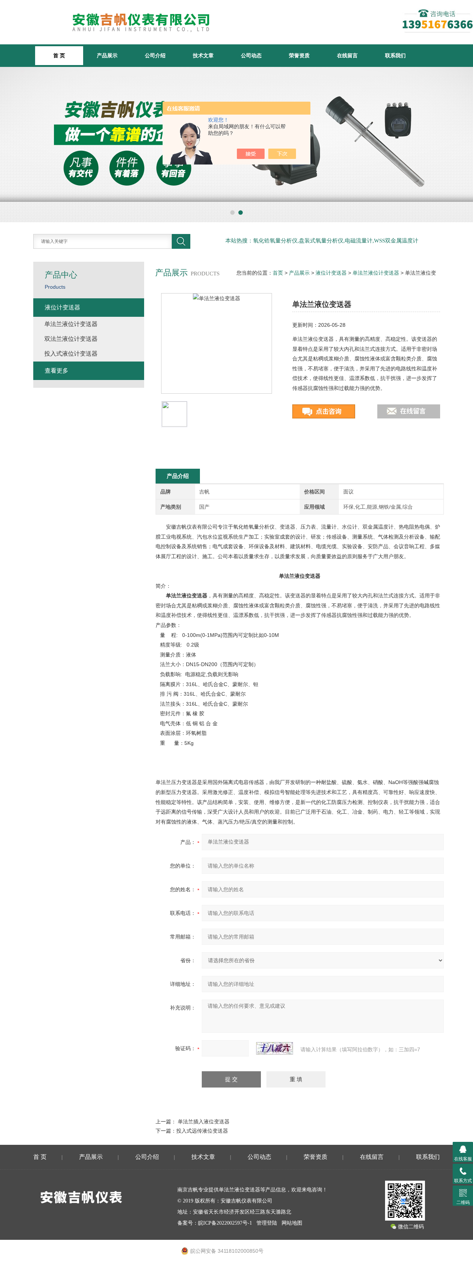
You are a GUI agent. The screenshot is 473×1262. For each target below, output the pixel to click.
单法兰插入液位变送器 (203, 1121)
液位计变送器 (331, 273)
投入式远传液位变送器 (202, 1131)
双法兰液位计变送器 (71, 339)
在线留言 (347, 55)
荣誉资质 (299, 55)
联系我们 (395, 55)
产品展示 (107, 55)
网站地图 (292, 1223)
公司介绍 (155, 55)
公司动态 (251, 55)
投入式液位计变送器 (71, 353)
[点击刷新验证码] (274, 1048)
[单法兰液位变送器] (216, 343)
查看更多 (56, 370)
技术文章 (203, 55)
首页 (278, 273)
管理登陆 (266, 1223)
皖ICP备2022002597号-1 (225, 1223)
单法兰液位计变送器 (376, 273)
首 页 (40, 1157)
